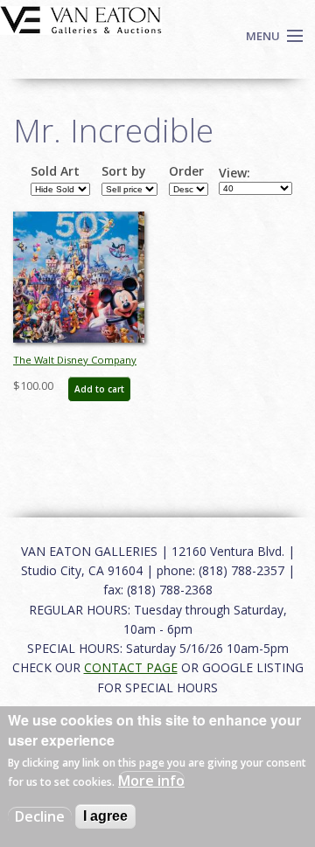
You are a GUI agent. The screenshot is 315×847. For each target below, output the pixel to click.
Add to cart (99, 389)
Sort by (124, 171)
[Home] (81, 18)
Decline (40, 816)
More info (151, 780)
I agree (105, 816)
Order (186, 171)
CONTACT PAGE (131, 667)
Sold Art (55, 171)
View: (234, 173)
